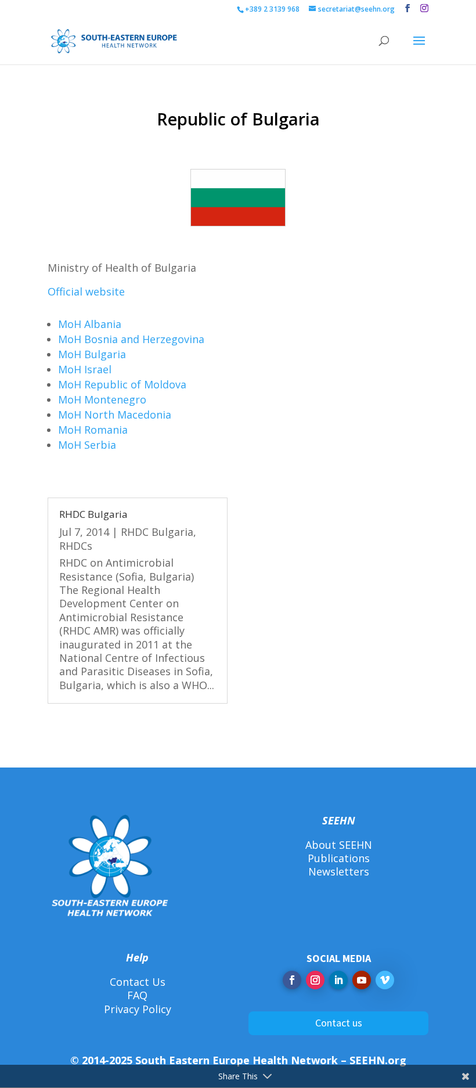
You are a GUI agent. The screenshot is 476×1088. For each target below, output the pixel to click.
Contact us (338, 1022)
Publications (339, 858)
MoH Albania (89, 324)
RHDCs (75, 546)
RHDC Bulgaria (93, 514)
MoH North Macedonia (114, 414)
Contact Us (137, 982)
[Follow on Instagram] (315, 980)
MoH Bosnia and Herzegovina (131, 339)
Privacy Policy (137, 1009)
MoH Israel (84, 369)
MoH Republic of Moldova (122, 384)
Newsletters (338, 871)
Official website (86, 291)
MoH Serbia (87, 445)
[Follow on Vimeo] (385, 980)
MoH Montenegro (102, 399)
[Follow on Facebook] (292, 980)
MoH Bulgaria (92, 354)
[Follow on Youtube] (361, 980)
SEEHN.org (377, 1060)
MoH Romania (93, 430)
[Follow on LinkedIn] (338, 980)
